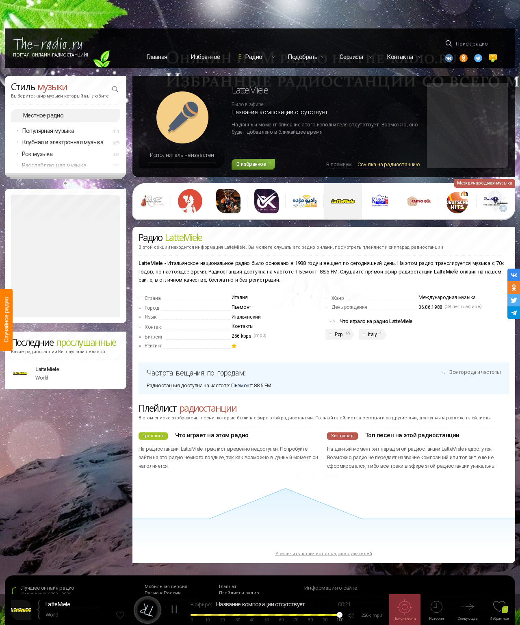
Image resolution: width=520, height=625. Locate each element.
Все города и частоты (475, 372)
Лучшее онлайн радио (47, 588)
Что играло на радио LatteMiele (376, 321)
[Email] (493, 58)
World (52, 615)
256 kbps (241, 336)
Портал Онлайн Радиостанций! (50, 55)
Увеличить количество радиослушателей (323, 553)
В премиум (338, 164)
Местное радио (43, 115)
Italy (372, 334)
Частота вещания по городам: (196, 373)
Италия (239, 297)
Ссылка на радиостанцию (389, 164)
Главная (156, 57)
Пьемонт (241, 307)
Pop (338, 334)
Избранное (205, 57)
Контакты (243, 326)
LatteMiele (47, 369)
